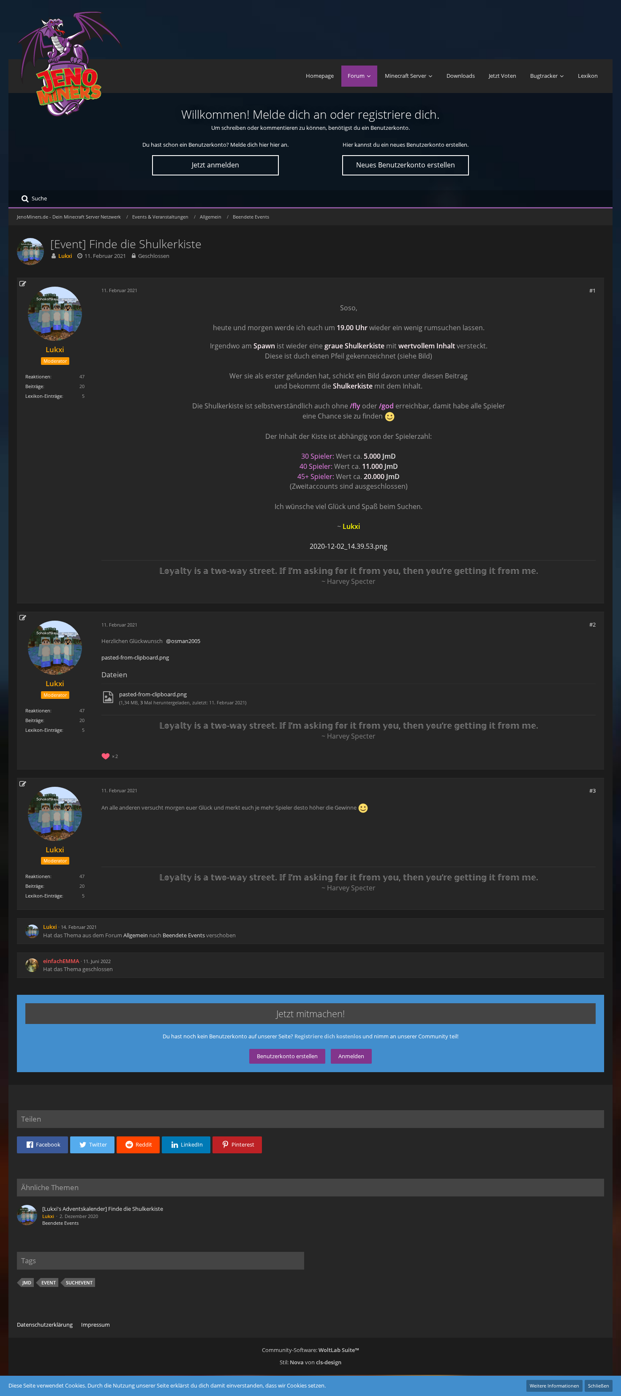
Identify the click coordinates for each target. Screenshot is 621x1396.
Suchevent (79, 1282)
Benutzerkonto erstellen (287, 1056)
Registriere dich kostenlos (327, 1036)
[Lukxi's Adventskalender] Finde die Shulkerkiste (102, 1209)
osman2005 (185, 641)
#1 (592, 290)
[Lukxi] (27, 1216)
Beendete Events (184, 935)
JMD (26, 1282)
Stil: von (310, 1362)
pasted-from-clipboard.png (135, 657)
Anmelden (351, 1056)
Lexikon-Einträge (43, 396)
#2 (592, 624)
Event (48, 1282)
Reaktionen (37, 376)
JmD (389, 456)
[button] (42, 1144)
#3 (592, 790)
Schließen (598, 1385)
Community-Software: (310, 1350)
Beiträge (34, 386)
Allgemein (135, 935)
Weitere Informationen (554, 1385)
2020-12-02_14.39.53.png (348, 546)
